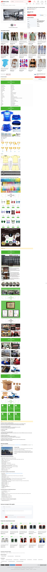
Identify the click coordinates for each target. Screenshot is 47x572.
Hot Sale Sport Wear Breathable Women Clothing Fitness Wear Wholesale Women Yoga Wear (13, 42)
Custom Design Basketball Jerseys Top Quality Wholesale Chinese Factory (33, 546)
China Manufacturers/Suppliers (18, 567)
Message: (4, 510)
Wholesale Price (27, 567)
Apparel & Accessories (5, 5)
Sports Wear (10, 5)
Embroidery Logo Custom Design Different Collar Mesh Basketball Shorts (4, 532)
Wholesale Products (23, 567)
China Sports (2, 559)
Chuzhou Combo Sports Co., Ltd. (32, 8)
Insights (39, 567)
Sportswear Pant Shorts (4, 561)
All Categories (3, 3)
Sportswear (18, 473)
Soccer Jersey (12, 473)
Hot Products (8, 567)
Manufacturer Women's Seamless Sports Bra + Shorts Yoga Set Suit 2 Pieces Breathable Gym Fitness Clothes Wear (14, 55)
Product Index (36, 567)
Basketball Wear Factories (23, 559)
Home (1, 5)
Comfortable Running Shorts (11, 561)
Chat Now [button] (42, 15)
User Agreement (27, 569)
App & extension (38, 3)
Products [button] (12, 1)
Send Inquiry (31, 15)
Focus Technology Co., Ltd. (18, 569)
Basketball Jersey (8, 473)
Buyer (30, 3)
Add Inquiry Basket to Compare (14, 27)
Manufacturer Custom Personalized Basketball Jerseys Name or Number (23, 546)
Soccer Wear (13, 5)
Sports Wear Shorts (29, 559)
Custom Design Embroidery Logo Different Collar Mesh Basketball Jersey (23, 532)
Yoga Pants (15, 473)
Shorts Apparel (35, 559)
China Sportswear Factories (9, 559)
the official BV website (17, 444)
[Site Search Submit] (29, 1)
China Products (12, 567)
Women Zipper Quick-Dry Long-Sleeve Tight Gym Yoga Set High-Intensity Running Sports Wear (42, 42)
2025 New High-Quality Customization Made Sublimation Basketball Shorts (32, 532)
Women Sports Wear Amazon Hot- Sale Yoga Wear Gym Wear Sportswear (14, 68)
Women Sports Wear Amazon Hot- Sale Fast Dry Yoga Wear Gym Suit (32, 55)
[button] (27, 1)
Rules (45, 3)
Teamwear (21, 473)
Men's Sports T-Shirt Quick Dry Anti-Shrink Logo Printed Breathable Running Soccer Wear (5, 68)
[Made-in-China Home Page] (5, 1)
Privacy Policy (34, 569)
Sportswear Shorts (40, 559)
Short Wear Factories (16, 559)
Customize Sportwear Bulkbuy (19, 561)
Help (33, 3)
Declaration (31, 569)
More (1, 562)
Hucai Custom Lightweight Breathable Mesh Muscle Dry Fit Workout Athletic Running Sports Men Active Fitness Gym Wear (32, 42)
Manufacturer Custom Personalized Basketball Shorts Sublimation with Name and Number (42, 532)
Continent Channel (32, 567)
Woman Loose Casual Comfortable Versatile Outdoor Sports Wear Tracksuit (5, 55)
